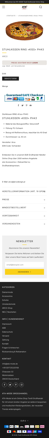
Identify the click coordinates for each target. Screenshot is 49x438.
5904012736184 (10, 78)
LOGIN (35, 63)
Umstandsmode (8, 304)
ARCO (4, 56)
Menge (5, 86)
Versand (5, 336)
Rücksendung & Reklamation (14, 351)
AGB (4, 328)
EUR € (23, 421)
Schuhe (5, 300)
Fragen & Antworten (10, 348)
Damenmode (7, 292)
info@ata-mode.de (10, 364)
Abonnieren (23, 272)
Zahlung (5, 340)
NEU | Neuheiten (9, 312)
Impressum (7, 324)
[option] (24, 31)
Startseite (11, 16)
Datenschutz (7, 332)
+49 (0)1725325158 (10, 368)
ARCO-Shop (7, 308)
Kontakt (5, 344)
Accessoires (7, 296)
